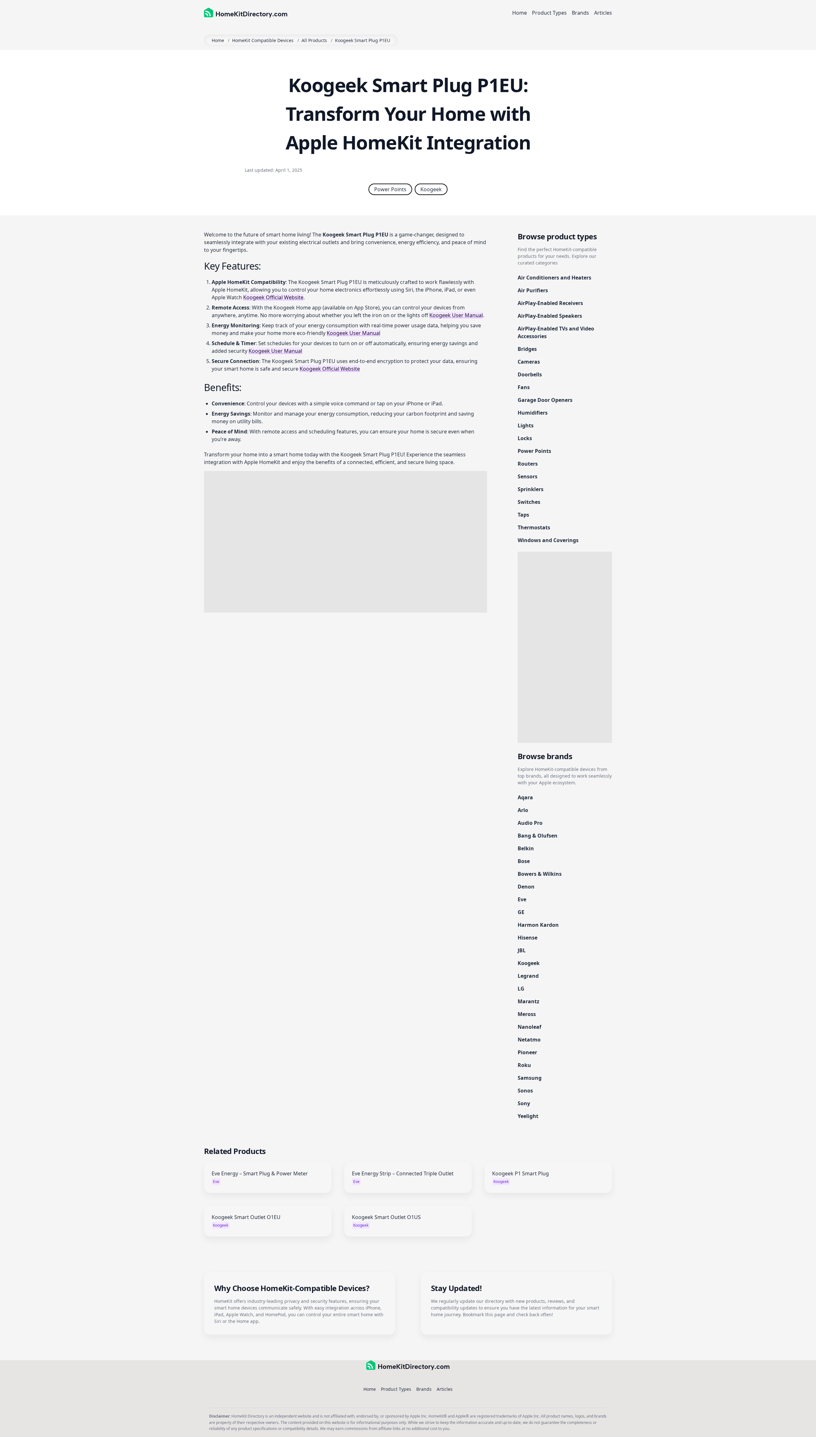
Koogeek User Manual (456, 315)
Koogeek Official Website (273, 297)
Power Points (390, 189)
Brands (580, 12)
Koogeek (431, 189)
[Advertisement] (345, 542)
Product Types (549, 12)
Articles (603, 12)
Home (519, 12)
